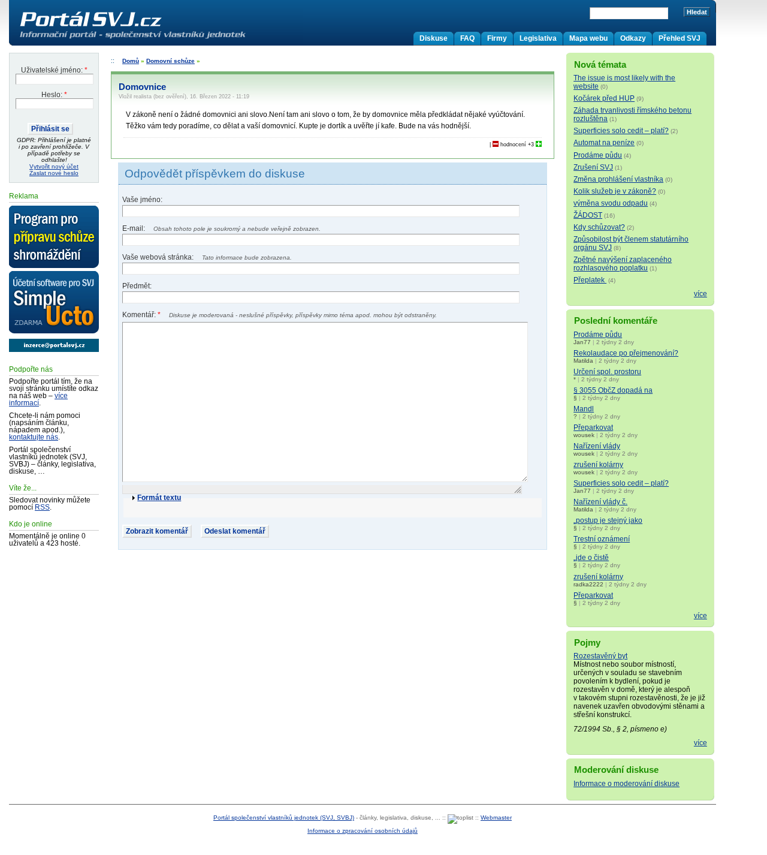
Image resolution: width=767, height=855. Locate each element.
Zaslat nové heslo (53, 173)
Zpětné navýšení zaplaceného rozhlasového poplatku (622, 263)
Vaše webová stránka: (158, 257)
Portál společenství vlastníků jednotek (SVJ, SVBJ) (283, 817)
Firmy (497, 38)
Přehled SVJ (679, 38)
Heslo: (54, 94)
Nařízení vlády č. (600, 502)
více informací (38, 399)
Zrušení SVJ (593, 167)
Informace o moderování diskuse (626, 783)
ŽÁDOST (587, 215)
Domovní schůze (170, 61)
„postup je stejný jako (607, 520)
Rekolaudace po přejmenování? (625, 353)
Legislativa (538, 38)
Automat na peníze (604, 143)
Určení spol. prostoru (607, 372)
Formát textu (159, 497)
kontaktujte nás (33, 437)
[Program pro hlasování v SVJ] (54, 237)
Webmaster (496, 817)
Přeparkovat (593, 427)
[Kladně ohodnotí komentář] (539, 144)
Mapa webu (588, 38)
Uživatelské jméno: (54, 70)
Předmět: (137, 286)
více (700, 294)
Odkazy (633, 38)
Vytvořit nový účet (53, 166)
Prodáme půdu (597, 155)
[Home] (157, 38)
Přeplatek (589, 280)
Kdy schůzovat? (599, 227)
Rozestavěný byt (600, 656)
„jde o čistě (591, 557)
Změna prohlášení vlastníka (618, 179)
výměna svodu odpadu (610, 203)
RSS (42, 507)
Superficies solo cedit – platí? (621, 131)
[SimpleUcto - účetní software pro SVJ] (54, 303)
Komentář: (141, 315)
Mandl (583, 409)
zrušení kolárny (598, 464)
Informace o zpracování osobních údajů (362, 830)
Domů (130, 61)
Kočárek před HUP (604, 98)
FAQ (467, 38)
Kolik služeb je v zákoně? (614, 191)
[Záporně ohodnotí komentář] (496, 144)
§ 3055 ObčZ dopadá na (613, 390)
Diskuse (433, 38)
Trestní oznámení (601, 539)
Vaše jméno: (142, 199)
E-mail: (134, 228)
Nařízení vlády (596, 446)
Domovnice (142, 87)
